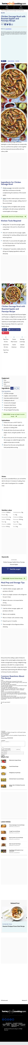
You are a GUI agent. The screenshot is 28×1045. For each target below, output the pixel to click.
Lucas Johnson (8, 28)
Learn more (22, 120)
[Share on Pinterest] (10, 25)
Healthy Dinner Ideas (6, 107)
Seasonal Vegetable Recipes (18, 107)
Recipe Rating (4, 738)
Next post (24, 1000)
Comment (3, 740)
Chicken (3, 104)
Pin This (6, 332)
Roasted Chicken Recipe (16, 578)
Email (2, 753)
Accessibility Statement (17, 1023)
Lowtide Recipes (21, 1024)
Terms (4, 1025)
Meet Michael (8, 1023)
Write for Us (14, 1026)
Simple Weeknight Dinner (7, 110)
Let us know (12, 572)
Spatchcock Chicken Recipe (16, 216)
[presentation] (2, 917)
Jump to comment (15, 329)
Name (2, 752)
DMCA (8, 1025)
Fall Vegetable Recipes (12, 104)
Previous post (5, 1000)
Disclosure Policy (6, 1024)
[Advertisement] (12, 48)
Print (4, 61)
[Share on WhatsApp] (12, 25)
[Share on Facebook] (5, 25)
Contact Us (23, 1025)
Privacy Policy (14, 1024)
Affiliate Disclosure (15, 1025)
